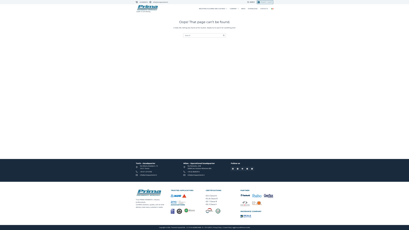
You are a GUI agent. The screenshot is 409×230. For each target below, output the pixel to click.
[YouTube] (237, 169)
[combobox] (202, 35)
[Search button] (224, 35)
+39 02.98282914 (193, 172)
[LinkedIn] (233, 169)
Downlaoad (253, 8)
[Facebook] (242, 169)
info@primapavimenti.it (160, 2)
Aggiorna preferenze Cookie (241, 227)
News (243, 8)
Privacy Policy (217, 227)
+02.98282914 (143, 2)
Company (233, 8)
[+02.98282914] (137, 2)
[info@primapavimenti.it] (150, 2)
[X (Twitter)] (252, 169)
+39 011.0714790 (146, 172)
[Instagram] (247, 169)
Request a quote (266, 2)
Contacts (264, 8)
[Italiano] (272, 8)
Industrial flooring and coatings (212, 8)
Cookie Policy (227, 227)
